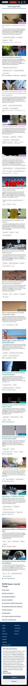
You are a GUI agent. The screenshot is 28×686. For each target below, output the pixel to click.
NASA (14, 204)
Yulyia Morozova (17, 143)
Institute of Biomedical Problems (15, 105)
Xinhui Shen (9, 173)
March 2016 (23, 493)
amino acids (5, 232)
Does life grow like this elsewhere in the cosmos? (13, 221)
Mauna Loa (9, 204)
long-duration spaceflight (19, 70)
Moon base (22, 263)
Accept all (14, 677)
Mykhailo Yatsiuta (17, 42)
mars (4, 204)
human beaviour (16, 541)
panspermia (5, 40)
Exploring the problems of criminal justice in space (14, 530)
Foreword (16, 631)
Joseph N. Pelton (10, 514)
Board (3, 628)
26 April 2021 (23, 279)
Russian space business (7, 451)
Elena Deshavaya (10, 142)
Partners (16, 633)
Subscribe (13, 2)
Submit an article (6, 645)
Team (3, 631)
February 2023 (22, 54)
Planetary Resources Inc (7, 509)
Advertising (17, 625)
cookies (5, 671)
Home (3, 625)
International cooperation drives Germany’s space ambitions (14, 562)
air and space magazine (8, 596)
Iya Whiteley (5, 353)
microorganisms (6, 139)
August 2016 (23, 526)
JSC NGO (12, 449)
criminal (9, 541)
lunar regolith (9, 171)
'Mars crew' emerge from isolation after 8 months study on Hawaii (13, 189)
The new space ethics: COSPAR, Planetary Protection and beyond (13, 373)
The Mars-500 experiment (14, 355)
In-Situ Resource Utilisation (20, 168)
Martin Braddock (10, 42)
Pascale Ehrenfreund (7, 576)
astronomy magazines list (9, 619)
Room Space (5, 590)
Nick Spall (5, 355)
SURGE (9, 420)
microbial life (22, 294)
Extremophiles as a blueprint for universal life (13, 26)
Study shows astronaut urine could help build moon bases (13, 252)
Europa (17, 232)
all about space (6, 613)
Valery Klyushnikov (19, 479)
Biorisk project (6, 137)
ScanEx (15, 451)
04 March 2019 (22, 217)
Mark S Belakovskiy (18, 110)
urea (13, 266)
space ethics (17, 387)
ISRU (4, 171)
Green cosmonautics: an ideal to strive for (13, 469)
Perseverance (5, 297)
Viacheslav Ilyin (10, 143)
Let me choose (7, 673)
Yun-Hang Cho (15, 173)
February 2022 (22, 22)
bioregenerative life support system (10, 67)
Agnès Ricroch (9, 75)
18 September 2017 (22, 185)
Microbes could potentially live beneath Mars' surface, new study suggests (13, 283)
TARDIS (10, 40)
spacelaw (5, 544)
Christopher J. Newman (11, 389)
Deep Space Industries (7, 506)
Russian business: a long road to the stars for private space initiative (13, 438)
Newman (22, 541)
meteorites (16, 294)
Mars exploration (10, 325)
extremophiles (19, 37)
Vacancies (4, 633)
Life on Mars (5, 294)
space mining (19, 512)
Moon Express (16, 506)
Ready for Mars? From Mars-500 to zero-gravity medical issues (13, 341)
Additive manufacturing (13, 263)
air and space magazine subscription (12, 603)
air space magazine (7, 600)
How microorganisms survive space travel (13, 126)
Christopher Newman (7, 385)
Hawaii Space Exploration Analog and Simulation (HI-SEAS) (13, 201)
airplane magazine (7, 610)
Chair (8, 573)
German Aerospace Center (16, 573)
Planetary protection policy (8, 387)
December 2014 (22, 338)
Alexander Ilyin (6, 449)
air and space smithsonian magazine (12, 606)
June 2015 (23, 370)
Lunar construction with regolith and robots (14, 158)
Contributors (17, 628)
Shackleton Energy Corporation (9, 512)
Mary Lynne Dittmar (14, 417)
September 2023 (22, 89)
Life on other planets (7, 235)
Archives (4, 639)
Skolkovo (21, 451)
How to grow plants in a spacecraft (11, 57)
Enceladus (12, 232)
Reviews (4, 642)
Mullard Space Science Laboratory (16, 353)
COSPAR (14, 385)
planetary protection (15, 139)
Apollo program (6, 417)
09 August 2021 (22, 310)
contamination (13, 137)
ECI (3, 479)
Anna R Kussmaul (10, 110)
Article (4, 541)
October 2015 (23, 434)
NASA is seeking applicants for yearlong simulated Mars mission (13, 313)
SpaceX (4, 420)
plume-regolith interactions (19, 171)
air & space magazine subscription (11, 616)
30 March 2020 (22, 248)
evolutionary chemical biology (9, 37)
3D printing (5, 263)
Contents (4, 636)
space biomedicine (14, 108)
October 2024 (23, 155)
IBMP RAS (5, 105)
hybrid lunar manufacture (8, 168)
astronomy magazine (7, 593)
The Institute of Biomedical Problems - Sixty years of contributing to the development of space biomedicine (14, 93)
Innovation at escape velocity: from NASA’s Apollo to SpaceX (14, 405)
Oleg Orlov (16, 142)
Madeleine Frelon (17, 75)
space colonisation (6, 266)
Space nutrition (6, 73)
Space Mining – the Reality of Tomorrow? (13, 496)
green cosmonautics (10, 479)
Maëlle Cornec (23, 75)
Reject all (14, 681)
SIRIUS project (6, 108)
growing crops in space (7, 70)
